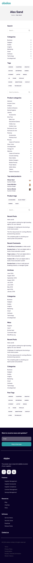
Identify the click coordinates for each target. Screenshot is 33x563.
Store (10, 85)
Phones (9, 140)
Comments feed (11, 332)
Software (9, 54)
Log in (9, 328)
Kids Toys (10, 117)
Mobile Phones (13, 162)
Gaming (27, 70)
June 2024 (10, 273)
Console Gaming (13, 155)
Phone (14, 78)
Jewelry (9, 112)
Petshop (9, 133)
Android (10, 67)
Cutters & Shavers (12, 108)
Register (9, 325)
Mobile (25, 74)
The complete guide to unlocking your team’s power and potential (18, 237)
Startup (27, 82)
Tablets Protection (14, 171)
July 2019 (10, 282)
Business (9, 40)
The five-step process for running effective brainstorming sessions (19, 232)
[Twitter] (9, 472)
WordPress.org (11, 335)
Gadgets (9, 42)
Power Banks (12, 165)
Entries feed (10, 330)
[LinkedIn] (14, 472)
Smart (9, 51)
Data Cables (12, 158)
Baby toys (12, 119)
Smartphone (18, 82)
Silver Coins (10, 144)
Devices (10, 70)
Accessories (12, 114)
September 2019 (12, 278)
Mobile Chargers (13, 160)
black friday (21, 199)
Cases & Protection (14, 142)
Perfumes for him (12, 130)
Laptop (18, 74)
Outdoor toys (12, 126)
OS (9, 78)
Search (29, 92)
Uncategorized (11, 58)
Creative (27, 67)
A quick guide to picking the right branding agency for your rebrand (19, 223)
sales (17, 203)
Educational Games (14, 121)
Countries (19, 67)
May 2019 (10, 287)
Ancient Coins (11, 103)
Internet (10, 74)
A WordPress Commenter (14, 246)
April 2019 (10, 289)
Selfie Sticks (12, 167)
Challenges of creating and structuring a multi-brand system (18, 228)
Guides (9, 44)
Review (10, 82)
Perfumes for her (12, 128)
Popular (21, 78)
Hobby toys (12, 124)
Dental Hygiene (11, 110)
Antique (9, 105)
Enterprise (19, 70)
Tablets (11, 169)
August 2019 (10, 280)
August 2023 (11, 275)
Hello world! (10, 219)
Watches (9, 151)
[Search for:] (18, 30)
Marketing (10, 49)
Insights (9, 47)
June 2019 (10, 285)
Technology (10, 56)
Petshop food (12, 137)
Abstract (9, 101)
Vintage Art (10, 149)
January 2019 (11, 291)
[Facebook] (4, 472)
